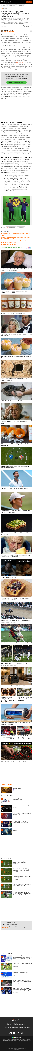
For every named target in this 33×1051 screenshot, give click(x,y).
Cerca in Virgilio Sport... (15, 1024)
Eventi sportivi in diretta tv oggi (17, 927)
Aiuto (16, 1045)
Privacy (13, 1043)
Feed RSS (28, 1027)
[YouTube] (14, 1034)
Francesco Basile (8, 30)
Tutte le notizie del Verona (8, 244)
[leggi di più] (31, 31)
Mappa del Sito (22, 1027)
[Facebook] (10, 1034)
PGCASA (28, 1039)
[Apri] (2, 2)
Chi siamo (3, 1043)
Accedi (29, 2)
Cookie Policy (19, 1043)
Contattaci (15, 1027)
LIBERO (4, 1039)
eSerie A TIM (19, 62)
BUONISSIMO (28, 1040)
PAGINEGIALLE (14, 1039)
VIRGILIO (8, 1039)
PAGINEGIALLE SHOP (21, 1039)
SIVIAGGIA (18, 1040)
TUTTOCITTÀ (11, 1040)
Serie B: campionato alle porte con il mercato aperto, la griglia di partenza (16, 234)
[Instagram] (21, 1034)
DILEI (15, 1040)
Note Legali (9, 1043)
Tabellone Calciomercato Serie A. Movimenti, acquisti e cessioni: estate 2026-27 (16, 237)
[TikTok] (17, 1034)
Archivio (16, 1029)
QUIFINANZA (23, 1040)
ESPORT (5, 8)
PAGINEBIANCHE (5, 1040)
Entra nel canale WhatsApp (17, 82)
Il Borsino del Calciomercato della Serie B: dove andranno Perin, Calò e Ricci (14, 241)
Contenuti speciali (7, 1027)
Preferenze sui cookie (27, 1043)
